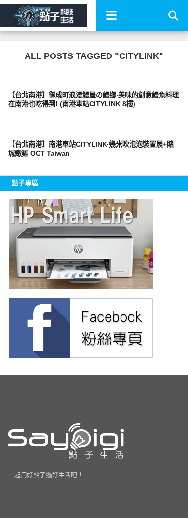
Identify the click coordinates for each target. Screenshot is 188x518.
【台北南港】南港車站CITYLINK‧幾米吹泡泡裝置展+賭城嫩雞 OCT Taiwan (91, 148)
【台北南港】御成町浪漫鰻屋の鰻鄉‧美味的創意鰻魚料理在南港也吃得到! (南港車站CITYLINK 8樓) (93, 99)
